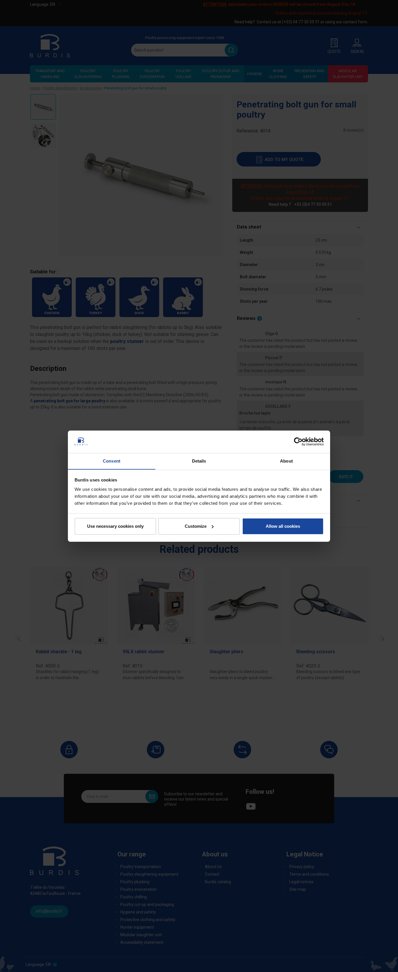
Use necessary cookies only (115, 526)
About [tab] (286, 460)
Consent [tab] (111, 460)
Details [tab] (199, 460)
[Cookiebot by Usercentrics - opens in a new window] (298, 441)
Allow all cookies (283, 526)
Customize (196, 526)
